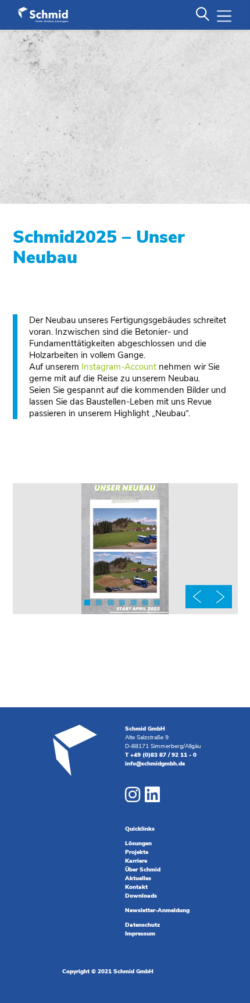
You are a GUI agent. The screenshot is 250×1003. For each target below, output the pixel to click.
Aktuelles (138, 878)
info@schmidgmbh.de (155, 764)
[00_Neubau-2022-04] (125, 610)
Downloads (141, 896)
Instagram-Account (118, 367)
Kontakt (136, 887)
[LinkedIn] (152, 797)
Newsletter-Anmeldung (157, 910)
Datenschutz (142, 925)
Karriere (136, 861)
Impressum (140, 934)
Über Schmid (142, 870)
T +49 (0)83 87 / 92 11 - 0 (161, 755)
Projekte (136, 852)
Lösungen (138, 843)
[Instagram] (132, 797)
